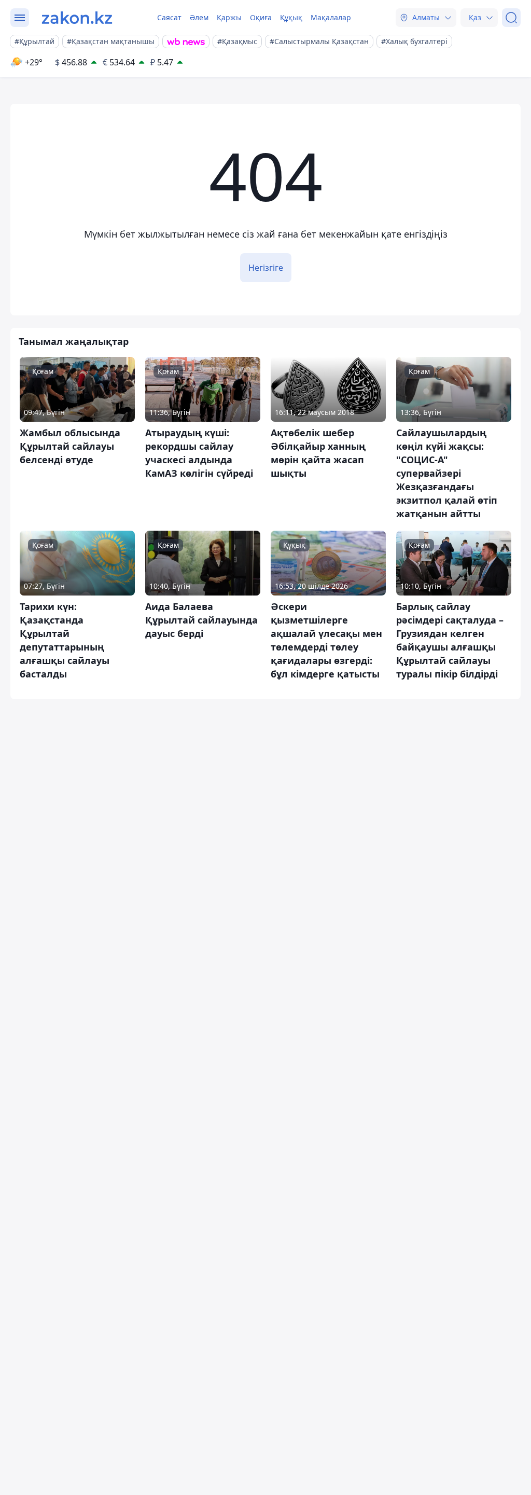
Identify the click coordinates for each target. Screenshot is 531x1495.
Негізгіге (265, 267)
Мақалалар (331, 17)
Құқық (291, 17)
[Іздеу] (511, 17)
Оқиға (261, 17)
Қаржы (229, 17)
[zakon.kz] (77, 17)
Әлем (199, 17)
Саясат (169, 17)
